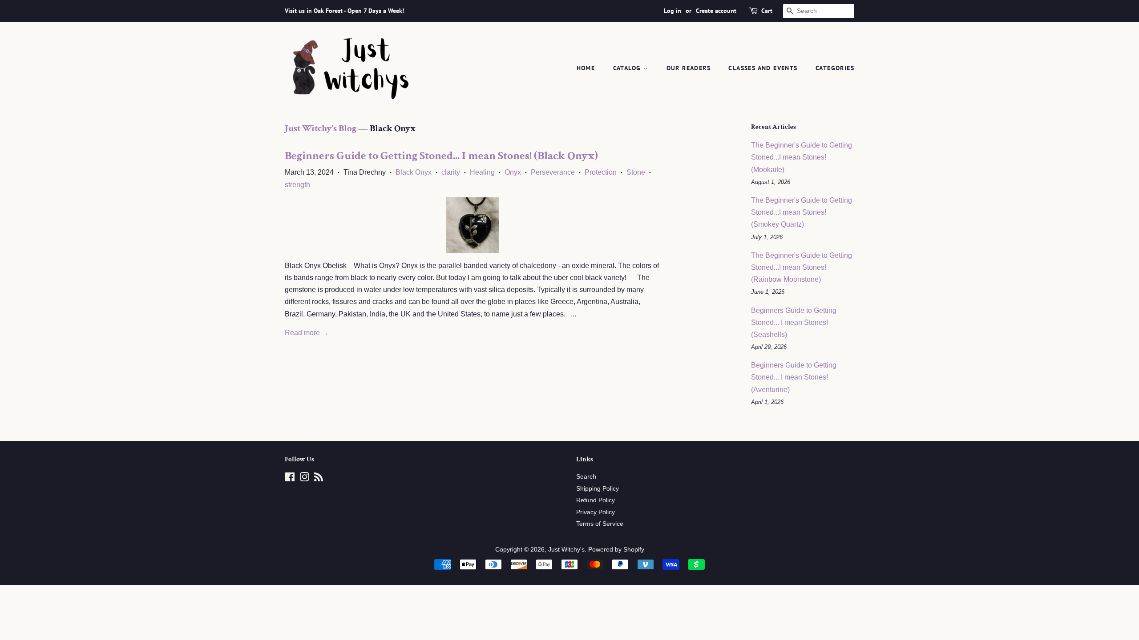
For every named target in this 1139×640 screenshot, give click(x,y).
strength (297, 184)
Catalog (628, 68)
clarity (450, 172)
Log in (672, 11)
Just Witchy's (566, 549)
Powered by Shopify (616, 549)
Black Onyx (414, 172)
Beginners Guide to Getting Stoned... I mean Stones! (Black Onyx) (441, 155)
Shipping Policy (597, 488)
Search (586, 476)
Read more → (307, 332)
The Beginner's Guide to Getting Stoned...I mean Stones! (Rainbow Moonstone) (801, 267)
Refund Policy (595, 500)
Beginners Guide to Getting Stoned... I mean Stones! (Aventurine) (793, 377)
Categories (835, 68)
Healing (482, 172)
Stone (635, 172)
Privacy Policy (595, 512)
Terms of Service (599, 523)
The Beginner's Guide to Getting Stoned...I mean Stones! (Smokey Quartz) (801, 212)
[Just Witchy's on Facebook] (290, 479)
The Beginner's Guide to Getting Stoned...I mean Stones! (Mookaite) (801, 157)
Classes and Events (762, 68)
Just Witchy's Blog (320, 128)
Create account (716, 11)
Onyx (513, 172)
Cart (766, 11)
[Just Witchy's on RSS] (318, 479)
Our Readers (688, 68)
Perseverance (553, 172)
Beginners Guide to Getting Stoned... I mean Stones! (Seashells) (793, 322)
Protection (601, 172)
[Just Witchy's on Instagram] (304, 479)
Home (586, 68)
